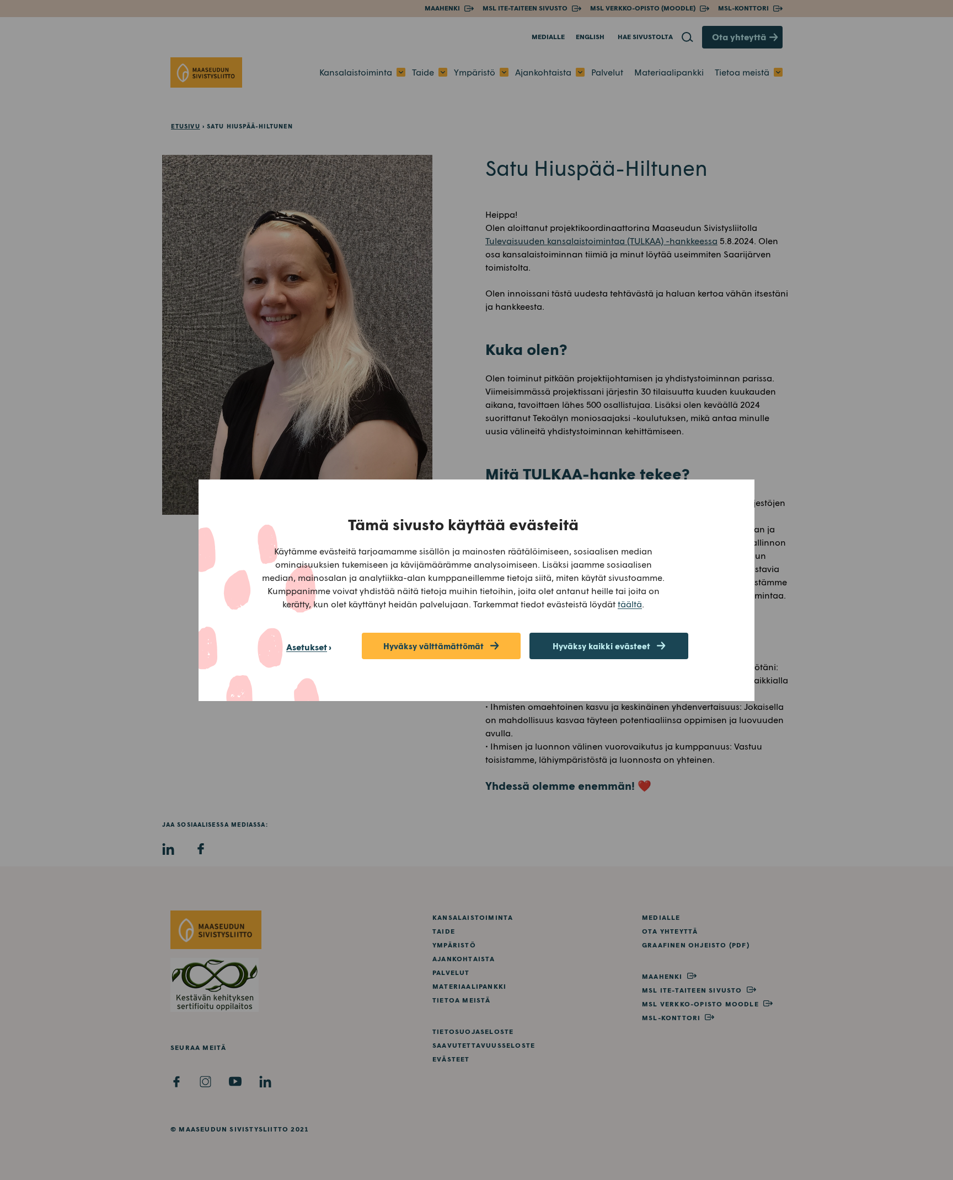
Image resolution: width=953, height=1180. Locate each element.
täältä (630, 604)
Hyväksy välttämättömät (433, 646)
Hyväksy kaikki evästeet (601, 646)
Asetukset (306, 647)
